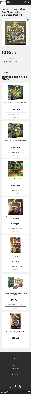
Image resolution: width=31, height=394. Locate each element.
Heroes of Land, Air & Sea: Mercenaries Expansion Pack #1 (15, 217)
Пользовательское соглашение (15, 361)
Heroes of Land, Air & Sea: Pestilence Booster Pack (15, 294)
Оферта (15, 358)
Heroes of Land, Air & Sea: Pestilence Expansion (15, 102)
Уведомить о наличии (8, 58)
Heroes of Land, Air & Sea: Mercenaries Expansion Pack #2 (15, 332)
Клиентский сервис (16, 368)
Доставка (15, 366)
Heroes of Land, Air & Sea (15, 178)
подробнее (15, 117)
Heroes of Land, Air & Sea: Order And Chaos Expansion (15, 141)
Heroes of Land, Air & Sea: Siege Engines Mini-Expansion (15, 255)
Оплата (15, 363)
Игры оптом (15, 371)
